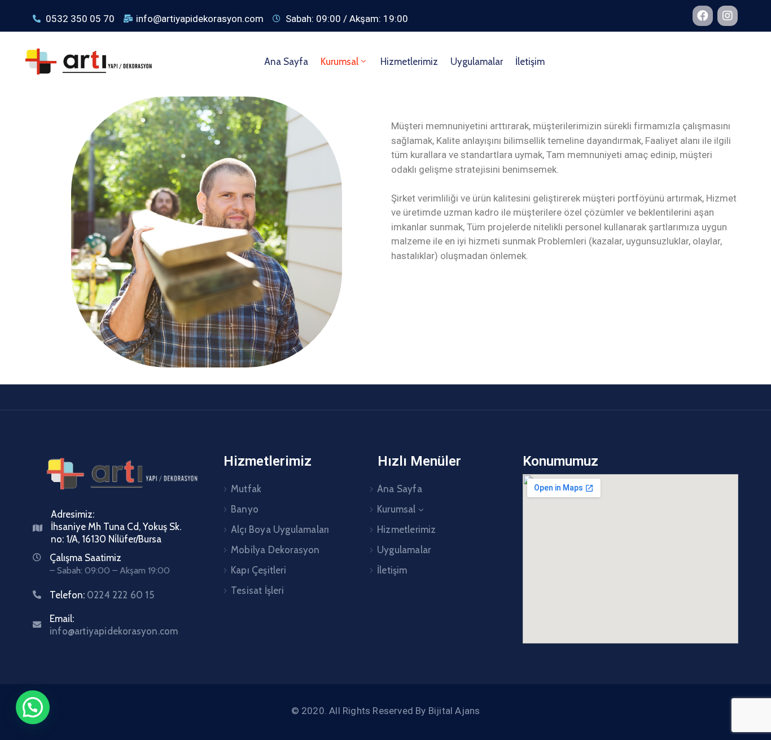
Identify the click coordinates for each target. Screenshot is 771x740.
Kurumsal (339, 61)
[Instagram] (727, 16)
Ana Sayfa (286, 61)
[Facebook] (703, 16)
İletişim (530, 61)
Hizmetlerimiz (409, 61)
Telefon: (102, 595)
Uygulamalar (476, 61)
